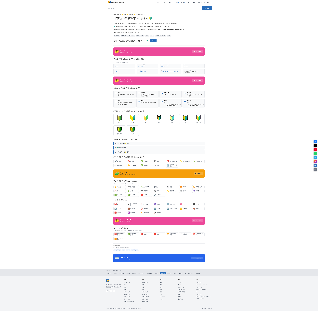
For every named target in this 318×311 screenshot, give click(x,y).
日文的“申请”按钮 (171, 234)
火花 (130, 191)
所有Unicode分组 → (129, 301)
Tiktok (161, 299)
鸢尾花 (117, 187)
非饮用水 (157, 212)
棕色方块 (131, 209)
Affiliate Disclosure (201, 289)
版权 (156, 161)
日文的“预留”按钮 (132, 234)
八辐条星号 (197, 161)
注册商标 (131, 187)
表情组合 (180, 282)
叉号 (117, 191)
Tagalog (198, 273)
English (109, 273)
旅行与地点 (127, 292)
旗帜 (125, 284)
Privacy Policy (199, 287)
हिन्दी (185, 273)
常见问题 (206, 2)
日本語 (169, 273)
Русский (156, 273)
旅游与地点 (145, 292)
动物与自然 (127, 296)
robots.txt (210, 308)
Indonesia (190, 273)
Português (149, 273)
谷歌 (161, 284)
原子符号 (131, 212)
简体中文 (163, 273)
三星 (161, 294)
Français (128, 273)
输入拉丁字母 (172, 209)
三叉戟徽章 (131, 165)
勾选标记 (118, 161)
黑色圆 (196, 204)
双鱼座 (183, 204)
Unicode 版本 (181, 289)
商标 (156, 165)
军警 (116, 250)
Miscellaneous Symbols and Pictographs (191, 72)
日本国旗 (183, 234)
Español (115, 273)
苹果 (161, 282)
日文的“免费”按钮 (119, 239)
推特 (161, 292)
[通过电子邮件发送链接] (315, 169)
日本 (128, 250)
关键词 (179, 284)
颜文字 (200, 2)
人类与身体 (145, 282)
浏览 (158, 2)
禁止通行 (144, 209)
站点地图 (204, 308)
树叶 (136, 250)
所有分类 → (145, 301)
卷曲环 (183, 191)
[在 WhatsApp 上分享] (315, 153)
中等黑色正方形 (132, 204)
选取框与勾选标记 (172, 165)
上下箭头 (118, 209)
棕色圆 (196, 209)
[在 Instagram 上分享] (315, 161)
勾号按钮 (144, 165)
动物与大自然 (145, 296)
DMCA (197, 292)
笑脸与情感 (127, 294)
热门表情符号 (181, 292)
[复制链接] (315, 165)
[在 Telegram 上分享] (315, 157)
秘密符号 (144, 234)
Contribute (199, 282)
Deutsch (121, 273)
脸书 (161, 287)
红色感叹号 (145, 204)
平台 (170, 2)
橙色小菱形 (145, 212)
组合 (177, 2)
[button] (124, 66)
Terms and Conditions (201, 284)
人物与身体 (127, 282)
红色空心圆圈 (172, 161)
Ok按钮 (157, 209)
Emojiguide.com (117, 14)
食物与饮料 (145, 299)
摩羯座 (157, 204)
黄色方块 (183, 209)
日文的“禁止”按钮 (198, 234)
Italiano (134, 273)
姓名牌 (130, 161)
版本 (183, 2)
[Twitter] (110, 290)
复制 (153, 41)
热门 (189, 2)
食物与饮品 (127, 299)
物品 (125, 287)
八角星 (183, 187)
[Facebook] (107, 290)
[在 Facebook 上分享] (315, 141)
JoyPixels (162, 296)
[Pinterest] (114, 290)
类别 (164, 2)
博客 (194, 2)
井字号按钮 (171, 204)
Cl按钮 (117, 212)
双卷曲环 (118, 165)
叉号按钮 (144, 161)
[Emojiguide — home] (116, 2)
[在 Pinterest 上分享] (315, 149)
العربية (180, 273)
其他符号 (131, 14)
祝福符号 (157, 234)
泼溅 (156, 187)
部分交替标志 (185, 161)
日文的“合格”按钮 (119, 234)
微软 (161, 289)
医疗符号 (197, 191)
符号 (125, 14)
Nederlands (141, 273)
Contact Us (199, 294)
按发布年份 (181, 287)
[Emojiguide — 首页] (107, 281)
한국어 (174, 273)
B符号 (117, 204)
